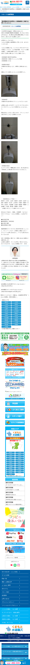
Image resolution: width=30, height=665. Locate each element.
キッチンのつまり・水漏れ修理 (10, 612)
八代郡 (16, 322)
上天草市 (16, 311)
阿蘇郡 (16, 320)
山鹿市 (6, 308)
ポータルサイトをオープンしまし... (14, 484)
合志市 (16, 315)
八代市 (16, 302)
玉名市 (16, 306)
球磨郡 (16, 324)
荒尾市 (16, 304)
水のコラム (5, 588)
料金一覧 (4, 578)
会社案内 (4, 595)
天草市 (6, 315)
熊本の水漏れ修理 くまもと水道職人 (10, 571)
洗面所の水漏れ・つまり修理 (10, 619)
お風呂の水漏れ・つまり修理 (10, 616)
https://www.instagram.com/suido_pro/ (11, 291)
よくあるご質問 (6, 585)
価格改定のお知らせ (11, 494)
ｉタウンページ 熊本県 (12, 557)
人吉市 (6, 304)
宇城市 (6, 313)
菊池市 (16, 308)
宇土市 (6, 311)
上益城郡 (6, 322)
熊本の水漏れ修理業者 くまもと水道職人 (10, 7)
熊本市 (6, 302)
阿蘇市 (16, 313)
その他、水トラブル (7, 622)
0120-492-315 (12, 633)
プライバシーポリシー (8, 602)
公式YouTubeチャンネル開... (13, 489)
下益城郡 (6, 317)
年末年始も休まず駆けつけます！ (14, 499)
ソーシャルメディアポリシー (10, 605)
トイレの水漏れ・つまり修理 (10, 609)
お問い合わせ (5, 598)
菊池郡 (6, 320)
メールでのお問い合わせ (16, 4)
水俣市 (6, 306)
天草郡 (6, 326)
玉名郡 (16, 317)
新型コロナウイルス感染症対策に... (14, 504)
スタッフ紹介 (5, 592)
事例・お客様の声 (7, 582)
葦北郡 (6, 324)
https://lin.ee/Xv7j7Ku (7, 285)
